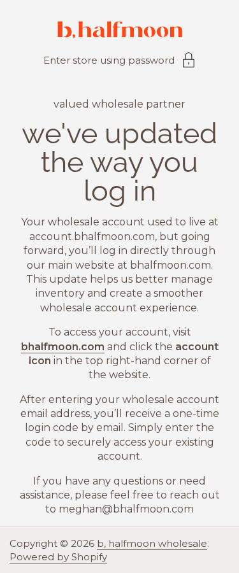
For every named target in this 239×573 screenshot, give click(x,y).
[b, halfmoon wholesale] (120, 31)
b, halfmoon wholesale (152, 543)
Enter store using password (109, 60)
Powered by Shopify (58, 557)
